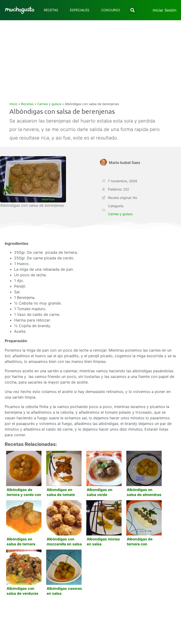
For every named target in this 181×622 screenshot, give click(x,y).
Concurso (110, 10)
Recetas (51, 10)
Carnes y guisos (49, 104)
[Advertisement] (90, 55)
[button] (132, 10)
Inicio (13, 104)
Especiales (79, 10)
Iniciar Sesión (164, 10)
